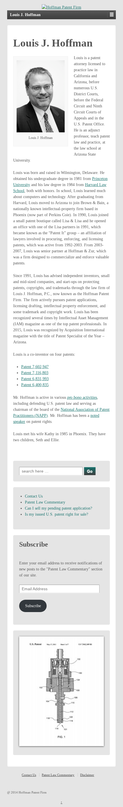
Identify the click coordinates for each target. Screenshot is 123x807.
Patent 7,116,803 (34, 373)
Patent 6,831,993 (35, 379)
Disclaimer (87, 775)
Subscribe (33, 606)
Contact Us (34, 496)
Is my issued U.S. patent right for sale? (56, 514)
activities (82, 397)
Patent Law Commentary (45, 502)
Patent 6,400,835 (35, 385)
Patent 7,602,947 (35, 367)
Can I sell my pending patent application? (58, 508)
